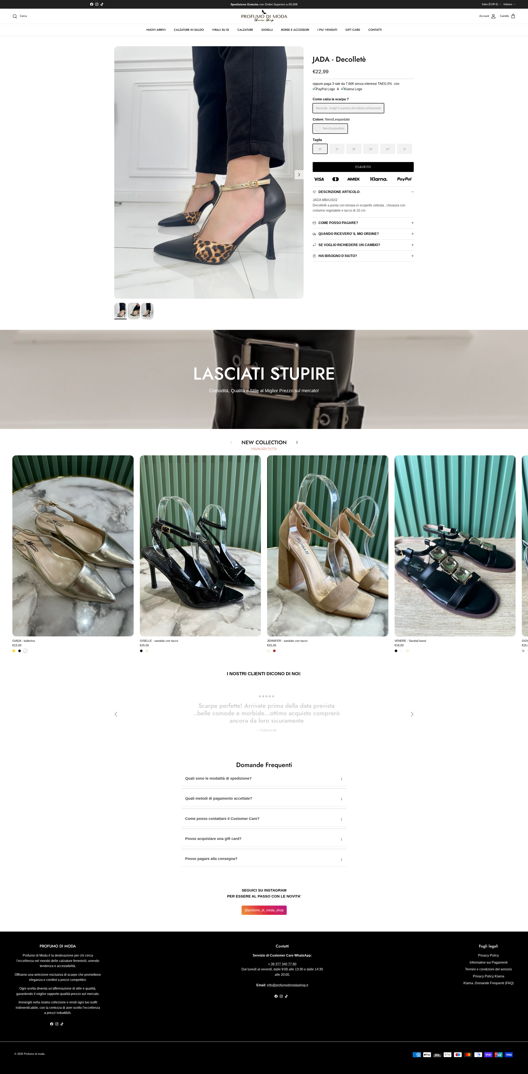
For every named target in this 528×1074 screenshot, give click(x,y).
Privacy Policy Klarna (488, 976)
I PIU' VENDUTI (327, 30)
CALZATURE (245, 30)
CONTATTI (375, 30)
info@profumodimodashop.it (287, 985)
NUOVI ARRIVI (156, 30)
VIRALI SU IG (220, 30)
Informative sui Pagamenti (489, 962)
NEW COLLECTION (264, 442)
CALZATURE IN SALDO (189, 30)
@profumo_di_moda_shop (264, 910)
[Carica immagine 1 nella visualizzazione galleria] (209, 172)
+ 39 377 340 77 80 (282, 964)
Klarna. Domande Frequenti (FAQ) (488, 983)
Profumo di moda (34, 1053)
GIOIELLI (267, 30)
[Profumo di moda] (264, 16)
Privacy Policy (488, 955)
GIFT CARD (352, 30)
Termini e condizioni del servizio (488, 969)
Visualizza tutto (264, 448)
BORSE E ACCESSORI (295, 30)
